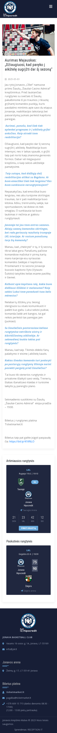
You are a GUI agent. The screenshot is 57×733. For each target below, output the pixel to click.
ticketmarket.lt (15, 692)
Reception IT (35, 729)
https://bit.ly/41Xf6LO (21, 441)
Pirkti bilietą (28, 528)
